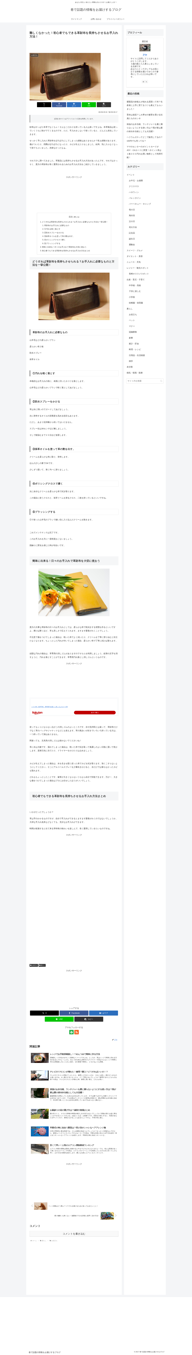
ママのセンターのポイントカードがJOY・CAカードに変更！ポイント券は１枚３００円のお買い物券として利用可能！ (145, 152)
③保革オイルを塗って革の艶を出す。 (59, 236)
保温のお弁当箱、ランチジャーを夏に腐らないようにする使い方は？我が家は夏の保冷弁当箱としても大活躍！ (145, 128)
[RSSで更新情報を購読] (76, 1032)
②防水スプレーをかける (54, 233)
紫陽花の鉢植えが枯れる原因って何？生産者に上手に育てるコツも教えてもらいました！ (145, 105)
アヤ (145, 55)
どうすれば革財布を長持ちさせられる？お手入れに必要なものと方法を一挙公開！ (75, 222)
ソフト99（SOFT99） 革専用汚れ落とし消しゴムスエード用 (49, 707)
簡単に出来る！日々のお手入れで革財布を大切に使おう (64, 247)
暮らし (43, 965)
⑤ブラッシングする (52, 243)
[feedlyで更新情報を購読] (71, 1032)
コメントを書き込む (74, 1233)
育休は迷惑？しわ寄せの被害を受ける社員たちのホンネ (145, 116)
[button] (104, 104)
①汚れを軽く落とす (52, 229)
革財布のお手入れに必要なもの (56, 225)
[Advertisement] (74, 45)
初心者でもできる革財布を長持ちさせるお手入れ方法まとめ (66, 251)
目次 (71, 217)
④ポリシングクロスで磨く (55, 240)
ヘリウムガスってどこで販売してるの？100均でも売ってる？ (145, 139)
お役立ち (34, 965)
